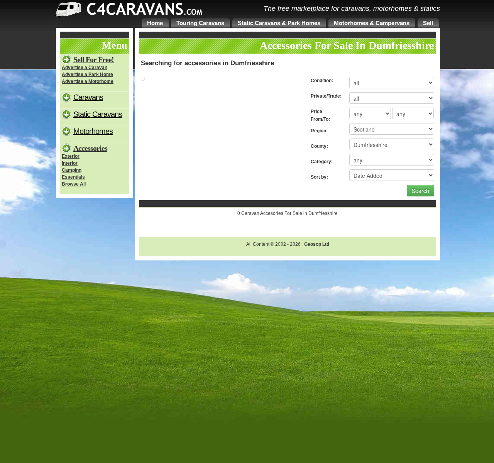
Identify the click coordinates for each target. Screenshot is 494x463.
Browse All (74, 184)
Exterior (71, 156)
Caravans (88, 97)
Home (155, 23)
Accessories (90, 148)
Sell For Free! (93, 59)
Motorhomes (93, 131)
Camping (71, 170)
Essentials (73, 177)
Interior (70, 163)
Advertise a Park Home (87, 74)
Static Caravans (97, 114)
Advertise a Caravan (84, 67)
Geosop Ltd (316, 244)
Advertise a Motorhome (87, 81)
